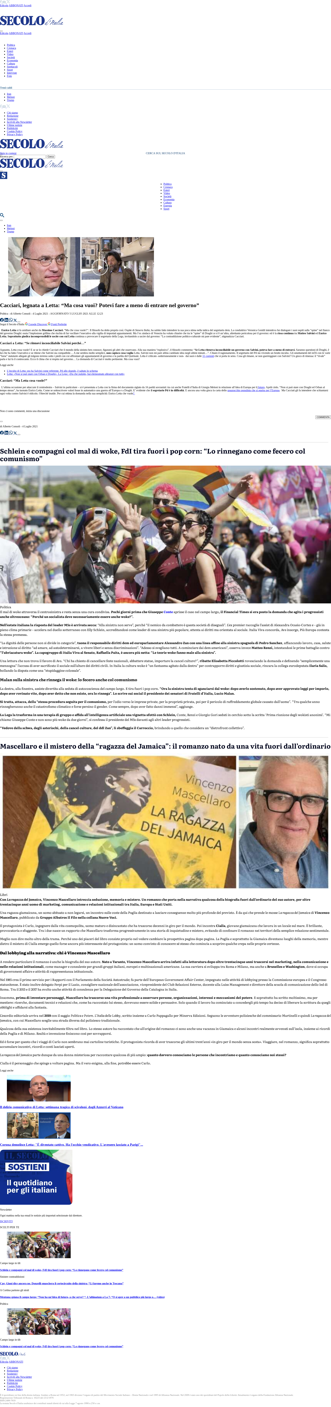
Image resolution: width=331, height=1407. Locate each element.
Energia (167, 205)
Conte (168, 611)
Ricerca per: (6, 156)
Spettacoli (12, 66)
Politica (11, 44)
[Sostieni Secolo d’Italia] (36, 1203)
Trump (10, 100)
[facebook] (1, 2)
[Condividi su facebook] (2, 320)
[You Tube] (4, 2)
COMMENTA (323, 417)
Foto (9, 75)
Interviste (12, 72)
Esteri (10, 51)
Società (11, 57)
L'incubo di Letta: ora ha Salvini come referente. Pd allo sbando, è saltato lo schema (52, 370)
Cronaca (11, 48)
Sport (10, 69)
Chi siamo (12, 112)
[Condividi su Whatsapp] (11, 320)
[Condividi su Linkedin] (6, 320)
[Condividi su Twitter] (15, 320)
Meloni (11, 97)
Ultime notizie (14, 125)
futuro (261, 387)
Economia (12, 60)
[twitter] (8, 2)
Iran (9, 93)
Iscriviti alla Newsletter (19, 122)
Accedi (27, 5)
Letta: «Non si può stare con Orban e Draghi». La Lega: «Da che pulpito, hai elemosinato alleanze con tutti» (66, 373)
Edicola (4, 5)
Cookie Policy (14, 131)
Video (10, 54)
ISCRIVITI (6, 1221)
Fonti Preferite (59, 324)
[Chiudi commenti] (1, 421)
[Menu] (1, 171)
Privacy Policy (15, 134)
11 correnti (208, 356)
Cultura (11, 63)
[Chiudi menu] (1, 31)
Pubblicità (12, 128)
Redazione (12, 115)
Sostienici (12, 118)
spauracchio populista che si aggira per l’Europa (253, 390)
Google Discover (38, 324)
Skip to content (8, 153)
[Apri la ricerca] (2, 216)
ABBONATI (16, 5)
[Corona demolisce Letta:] (39, 1137)
